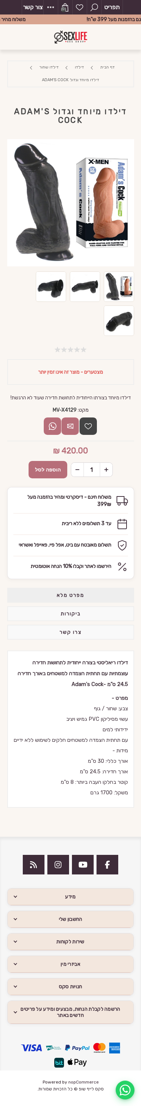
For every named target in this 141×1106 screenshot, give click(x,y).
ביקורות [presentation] (71, 614)
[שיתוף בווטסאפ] (52, 426)
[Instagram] (58, 864)
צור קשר (33, 7)
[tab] (70, 595)
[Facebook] (107, 864)
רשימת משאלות (79, 7)
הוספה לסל (48, 470)
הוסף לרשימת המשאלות (88, 426)
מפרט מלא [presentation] (70, 595)
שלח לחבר (70, 426)
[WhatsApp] (125, 1090)
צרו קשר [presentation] (71, 632)
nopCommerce (83, 1082)
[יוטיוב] (83, 864)
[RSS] (33, 864)
